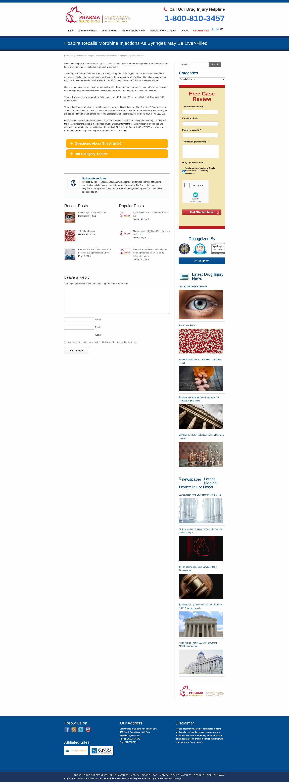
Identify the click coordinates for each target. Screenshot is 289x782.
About (70, 30)
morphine (91, 77)
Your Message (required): (195, 142)
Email (98, 327)
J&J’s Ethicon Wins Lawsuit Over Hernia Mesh (200, 495)
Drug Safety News (87, 30)
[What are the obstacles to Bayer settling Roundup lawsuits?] (201, 454)
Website (99, 335)
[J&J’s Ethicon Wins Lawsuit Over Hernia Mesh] (201, 510)
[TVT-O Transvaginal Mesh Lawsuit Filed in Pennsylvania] (201, 586)
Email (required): (191, 118)
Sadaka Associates (94, 178)
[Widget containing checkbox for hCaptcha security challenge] (195, 191)
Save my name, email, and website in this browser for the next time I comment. (102, 342)
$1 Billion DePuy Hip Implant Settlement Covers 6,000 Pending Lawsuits (200, 606)
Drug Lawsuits (109, 30)
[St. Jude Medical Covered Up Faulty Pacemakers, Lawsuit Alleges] (201, 548)
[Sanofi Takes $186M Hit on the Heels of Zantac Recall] (201, 378)
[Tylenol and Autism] (70, 236)
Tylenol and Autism (86, 231)
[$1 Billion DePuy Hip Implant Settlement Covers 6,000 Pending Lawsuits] (201, 624)
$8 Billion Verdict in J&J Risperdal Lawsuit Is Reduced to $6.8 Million (199, 399)
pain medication (121, 64)
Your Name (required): (194, 107)
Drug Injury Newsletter (193, 162)
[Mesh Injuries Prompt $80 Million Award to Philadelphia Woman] (201, 662)
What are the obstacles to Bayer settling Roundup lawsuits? (201, 437)
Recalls (184, 30)
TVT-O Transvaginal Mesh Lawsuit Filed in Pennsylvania (198, 568)
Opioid (67, 87)
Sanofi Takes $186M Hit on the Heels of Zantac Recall (200, 361)
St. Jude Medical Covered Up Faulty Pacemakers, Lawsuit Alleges (201, 531)
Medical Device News (133, 30)
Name (98, 319)
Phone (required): (191, 130)
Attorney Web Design (139, 778)
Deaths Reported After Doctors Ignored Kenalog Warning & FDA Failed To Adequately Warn (150, 252)
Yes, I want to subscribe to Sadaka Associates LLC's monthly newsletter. (200, 170)
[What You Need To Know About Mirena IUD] (125, 215)
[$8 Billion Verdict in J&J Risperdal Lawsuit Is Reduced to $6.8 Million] (201, 416)
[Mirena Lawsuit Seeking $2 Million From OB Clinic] (125, 233)
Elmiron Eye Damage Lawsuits (92, 213)
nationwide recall (72, 77)
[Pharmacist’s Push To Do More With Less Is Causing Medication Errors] (70, 254)
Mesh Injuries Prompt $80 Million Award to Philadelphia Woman (198, 644)
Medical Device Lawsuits (163, 30)
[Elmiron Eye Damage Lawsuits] (70, 217)
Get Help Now (201, 30)
